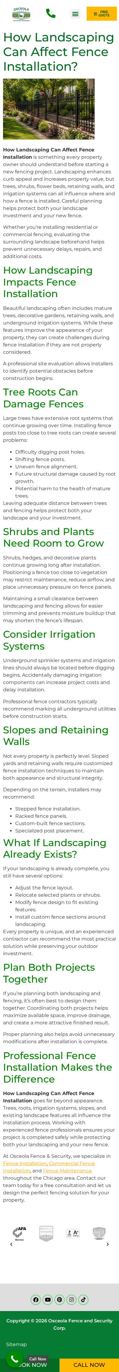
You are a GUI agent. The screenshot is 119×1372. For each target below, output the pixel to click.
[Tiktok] (83, 1300)
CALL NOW (89, 1365)
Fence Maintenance (67, 1171)
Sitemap (16, 1344)
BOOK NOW (30, 1365)
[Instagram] (71, 1300)
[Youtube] (47, 1300)
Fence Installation (25, 1163)
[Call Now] (14, 1359)
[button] (75, 14)
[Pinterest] (59, 1300)
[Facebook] (36, 1300)
